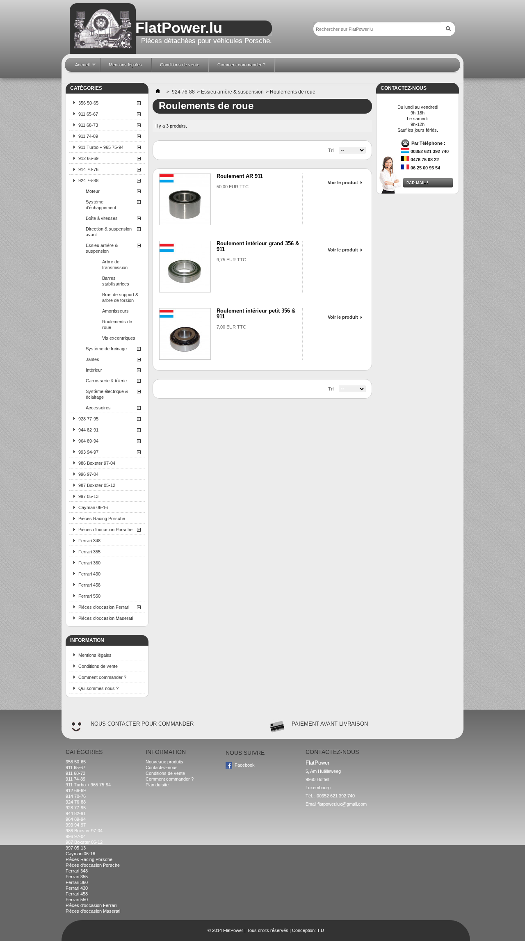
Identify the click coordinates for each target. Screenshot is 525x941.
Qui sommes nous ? (98, 688)
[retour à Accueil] (158, 92)
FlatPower (233, 930)
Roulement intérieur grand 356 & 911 (258, 246)
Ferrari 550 (89, 596)
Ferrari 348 (89, 540)
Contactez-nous (162, 767)
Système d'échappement (101, 204)
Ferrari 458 (89, 584)
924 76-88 (88, 180)
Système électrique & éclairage (107, 394)
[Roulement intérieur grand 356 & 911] (185, 266)
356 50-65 (88, 102)
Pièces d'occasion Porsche (105, 529)
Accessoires (98, 407)
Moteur (93, 191)
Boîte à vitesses (102, 218)
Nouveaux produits (164, 761)
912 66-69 (88, 158)
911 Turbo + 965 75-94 (100, 147)
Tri (330, 150)
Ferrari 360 (89, 562)
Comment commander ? (102, 677)
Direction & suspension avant (109, 231)
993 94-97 (88, 452)
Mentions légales (95, 655)
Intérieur (94, 370)
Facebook (245, 765)
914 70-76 (88, 169)
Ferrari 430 (89, 573)
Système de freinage (106, 348)
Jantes (92, 359)
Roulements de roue (117, 324)
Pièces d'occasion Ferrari (103, 607)
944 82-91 (88, 429)
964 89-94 (88, 441)
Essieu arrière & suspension (102, 248)
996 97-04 (88, 474)
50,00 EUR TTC (233, 186)
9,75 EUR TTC (231, 259)
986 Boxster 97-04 (96, 463)
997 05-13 (88, 496)
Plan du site (157, 784)
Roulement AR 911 (240, 176)
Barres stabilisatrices (115, 281)
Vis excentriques (118, 338)
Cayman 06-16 (93, 507)
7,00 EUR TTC (231, 326)
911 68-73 (88, 125)
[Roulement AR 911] (185, 199)
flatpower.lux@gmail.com (342, 804)
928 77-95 (88, 418)
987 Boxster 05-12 (96, 485)
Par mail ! (417, 182)
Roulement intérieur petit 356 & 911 (256, 314)
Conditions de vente (98, 666)
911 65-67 (88, 114)
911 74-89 (88, 136)
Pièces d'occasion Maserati (105, 618)
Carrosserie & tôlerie (106, 380)
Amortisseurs (115, 310)
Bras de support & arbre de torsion (120, 297)
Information (87, 640)
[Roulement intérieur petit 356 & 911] (185, 334)
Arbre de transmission (115, 264)
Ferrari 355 (89, 551)
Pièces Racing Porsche (101, 518)
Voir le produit (343, 182)
